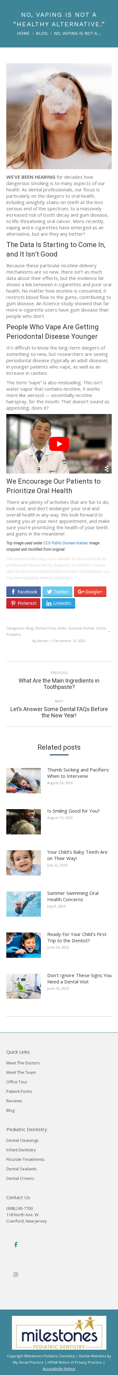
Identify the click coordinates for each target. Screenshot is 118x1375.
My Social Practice (28, 1362)
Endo (62, 628)
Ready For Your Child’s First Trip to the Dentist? (77, 937)
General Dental (81, 628)
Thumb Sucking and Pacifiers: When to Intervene (78, 772)
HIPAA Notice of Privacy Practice (75, 1362)
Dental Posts (45, 628)
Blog (29, 628)
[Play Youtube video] (59, 444)
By (40, 640)
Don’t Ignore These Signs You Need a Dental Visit (79, 978)
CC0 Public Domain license (65, 543)
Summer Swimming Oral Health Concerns (72, 896)
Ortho (101, 628)
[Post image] (26, 783)
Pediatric (13, 634)
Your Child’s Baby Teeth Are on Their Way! (77, 855)
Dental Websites (92, 1355)
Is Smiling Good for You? (73, 811)
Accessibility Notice (59, 1368)
